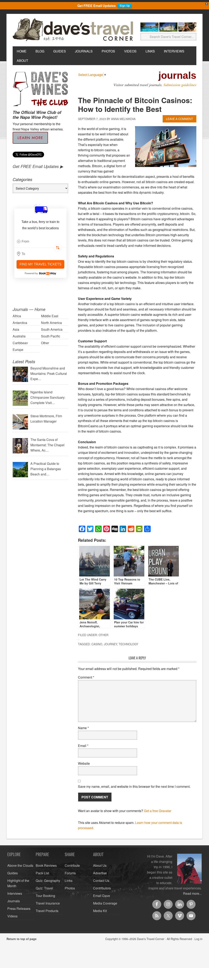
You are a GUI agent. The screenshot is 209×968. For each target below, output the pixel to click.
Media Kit (100, 910)
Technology (128, 644)
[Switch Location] (58, 248)
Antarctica (20, 322)
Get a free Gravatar (157, 810)
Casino (96, 644)
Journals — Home (29, 309)
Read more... (192, 893)
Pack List (42, 873)
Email (83, 745)
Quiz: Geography (48, 880)
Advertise (100, 873)
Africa (17, 316)
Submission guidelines (179, 84)
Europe (18, 349)
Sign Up (125, 6)
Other (103, 635)
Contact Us (101, 880)
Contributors (102, 888)
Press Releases (18, 908)
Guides (12, 873)
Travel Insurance (48, 903)
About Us (100, 865)
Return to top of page (22, 939)
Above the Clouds (20, 865)
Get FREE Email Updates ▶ (38, 166)
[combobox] (40, 241)
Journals (13, 901)
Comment (86, 677)
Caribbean (20, 342)
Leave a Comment (179, 119)
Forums (70, 873)
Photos (70, 888)
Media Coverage (105, 903)
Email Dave (101, 895)
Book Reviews (46, 865)
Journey (110, 644)
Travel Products (47, 910)
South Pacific (50, 336)
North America (51, 322)
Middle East (49, 316)
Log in (198, 939)
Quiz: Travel (44, 888)
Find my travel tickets (40, 264)
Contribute (72, 865)
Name (83, 727)
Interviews (14, 893)
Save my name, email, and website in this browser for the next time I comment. (134, 786)
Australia (19, 336)
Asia (16, 329)
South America (51, 329)
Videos (12, 916)
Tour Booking (45, 895)
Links (68, 880)
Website (84, 763)
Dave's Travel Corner (74, 30)
